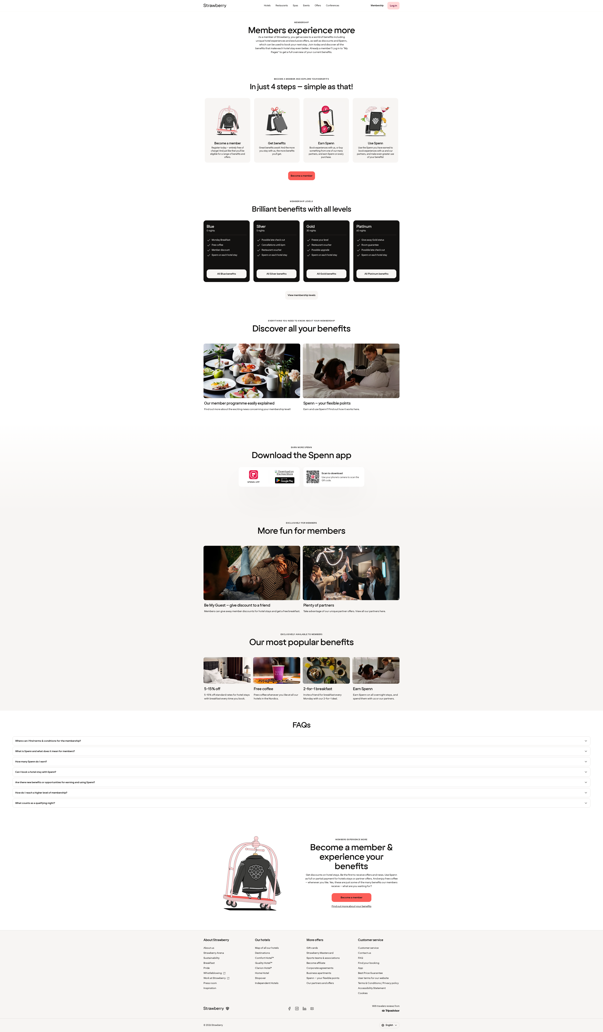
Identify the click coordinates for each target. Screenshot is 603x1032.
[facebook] (289, 1008)
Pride (207, 968)
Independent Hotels (266, 983)
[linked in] (304, 1008)
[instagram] (297, 1008)
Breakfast (209, 963)
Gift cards (312, 948)
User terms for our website (373, 978)
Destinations (262, 953)
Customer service (368, 948)
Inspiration (210, 988)
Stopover (260, 978)
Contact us (364, 953)
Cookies (363, 993)
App (360, 968)
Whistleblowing (213, 973)
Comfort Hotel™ (264, 958)
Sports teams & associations (323, 958)
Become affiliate (316, 963)
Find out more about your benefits (351, 906)
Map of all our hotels (267, 948)
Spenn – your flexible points (323, 978)
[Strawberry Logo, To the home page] (215, 6)
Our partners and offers (320, 983)
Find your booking (368, 963)
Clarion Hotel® (263, 968)
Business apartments (319, 973)
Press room (210, 983)
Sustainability (212, 958)
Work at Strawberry (215, 978)
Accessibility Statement (372, 988)
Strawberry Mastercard (320, 953)
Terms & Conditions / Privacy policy (378, 983)
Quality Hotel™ (263, 963)
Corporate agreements (320, 968)
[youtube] (312, 1008)
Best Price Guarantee (370, 973)
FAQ (360, 958)
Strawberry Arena (214, 953)
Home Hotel (262, 973)
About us (209, 948)
